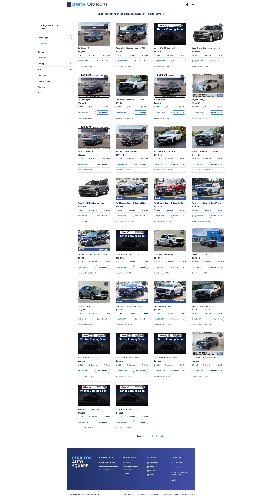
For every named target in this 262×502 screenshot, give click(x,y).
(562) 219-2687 (159, 267)
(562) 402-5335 (197, 61)
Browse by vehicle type (107, 462)
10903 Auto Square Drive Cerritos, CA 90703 (179, 474)
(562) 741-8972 (121, 216)
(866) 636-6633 (197, 112)
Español (173, 480)
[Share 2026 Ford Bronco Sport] (144, 180)
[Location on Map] (187, 4)
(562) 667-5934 (121, 61)
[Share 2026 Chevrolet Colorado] (144, 77)
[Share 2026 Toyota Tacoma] (221, 129)
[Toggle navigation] (192, 4)
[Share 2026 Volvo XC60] (182, 335)
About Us (126, 473)
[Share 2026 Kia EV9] (182, 77)
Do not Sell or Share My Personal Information (179, 494)
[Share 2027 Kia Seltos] (106, 25)
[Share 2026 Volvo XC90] (182, 25)
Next (163, 436)
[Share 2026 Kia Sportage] (106, 77)
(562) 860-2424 (83, 61)
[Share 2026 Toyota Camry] (221, 77)
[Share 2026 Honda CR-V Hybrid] (221, 335)
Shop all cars (127, 462)
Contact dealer (102, 61)
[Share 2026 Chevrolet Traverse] (221, 232)
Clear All (42, 44)
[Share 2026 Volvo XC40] (106, 335)
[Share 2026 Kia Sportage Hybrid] (106, 129)
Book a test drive (104, 470)
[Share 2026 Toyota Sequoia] (144, 284)
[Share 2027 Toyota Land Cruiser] (144, 25)
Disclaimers (155, 494)
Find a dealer (127, 470)
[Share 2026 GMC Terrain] (182, 284)
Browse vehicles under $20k (108, 466)
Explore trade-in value (130, 466)
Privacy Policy (128, 494)
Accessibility (142, 494)
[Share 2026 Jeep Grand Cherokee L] (221, 25)
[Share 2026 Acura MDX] (182, 129)
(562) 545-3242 (159, 61)
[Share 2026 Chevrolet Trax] (106, 284)
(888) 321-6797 (159, 164)
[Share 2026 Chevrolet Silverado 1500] (182, 232)
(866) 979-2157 (121, 112)
